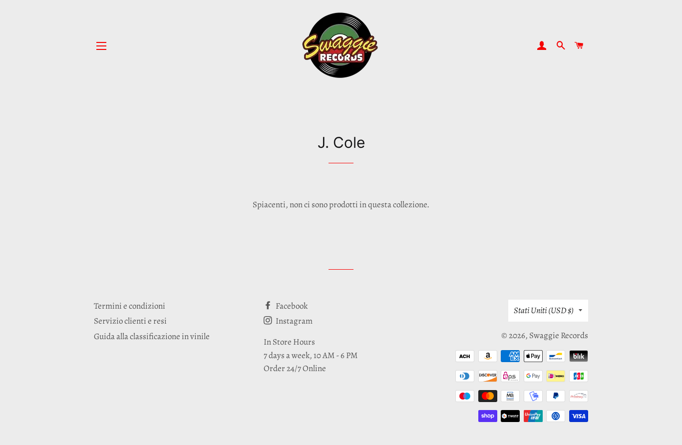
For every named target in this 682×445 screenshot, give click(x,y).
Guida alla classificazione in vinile (152, 336)
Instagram (293, 321)
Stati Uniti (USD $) (544, 310)
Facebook (291, 306)
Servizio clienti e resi (130, 321)
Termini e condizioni (129, 306)
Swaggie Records (558, 335)
